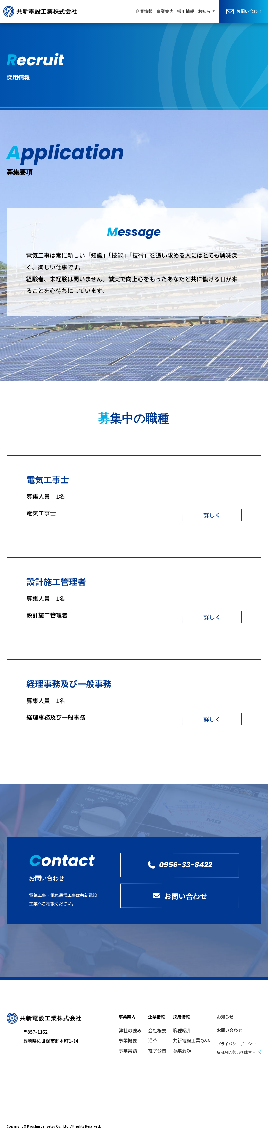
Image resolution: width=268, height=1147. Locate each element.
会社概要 (157, 1030)
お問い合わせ (248, 11)
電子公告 (157, 1050)
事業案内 (165, 11)
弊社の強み (130, 1030)
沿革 (152, 1040)
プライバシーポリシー (236, 1043)
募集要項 (182, 1050)
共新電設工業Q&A (191, 1040)
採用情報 (185, 11)
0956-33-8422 (185, 865)
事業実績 (128, 1050)
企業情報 (144, 11)
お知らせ (206, 11)
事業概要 (128, 1040)
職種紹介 (182, 1030)
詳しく (212, 515)
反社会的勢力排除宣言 (237, 1052)
